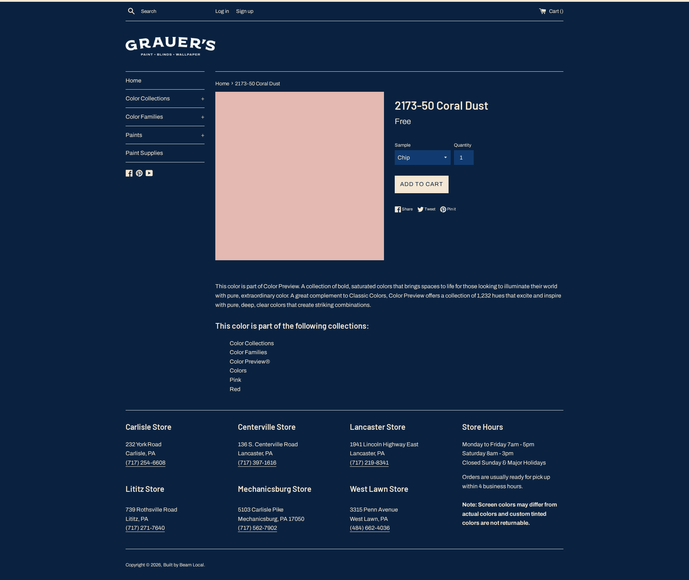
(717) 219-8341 (369, 463)
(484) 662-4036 (370, 528)
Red (235, 389)
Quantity (462, 145)
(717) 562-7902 (257, 528)
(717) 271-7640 (145, 528)
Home (133, 80)
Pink (235, 380)
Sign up (244, 11)
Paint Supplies (144, 153)
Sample (403, 145)
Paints (165, 135)
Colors (238, 370)
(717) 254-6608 (145, 463)
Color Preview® (250, 361)
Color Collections (165, 98)
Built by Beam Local (183, 564)
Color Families (165, 117)
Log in (222, 11)
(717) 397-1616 (257, 463)
